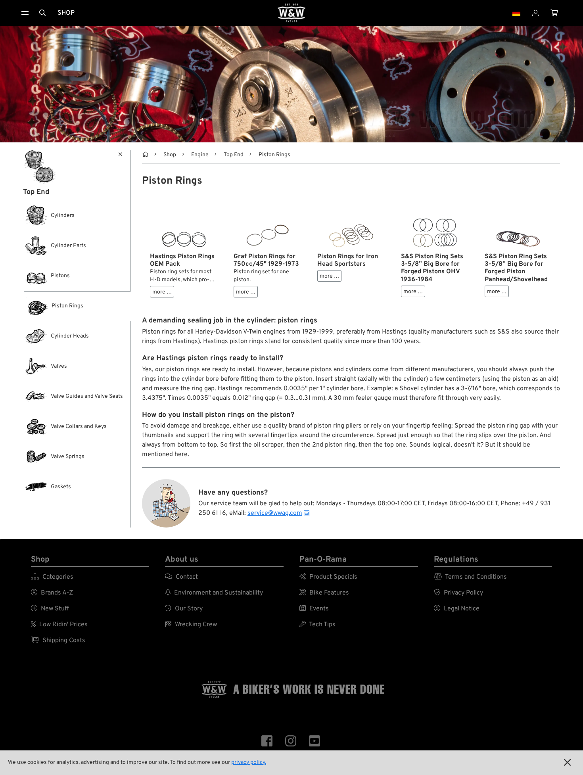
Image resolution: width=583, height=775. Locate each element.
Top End (234, 155)
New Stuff (50, 609)
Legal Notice (456, 609)
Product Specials (328, 577)
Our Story (184, 609)
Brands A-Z (52, 593)
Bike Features (324, 593)
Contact (181, 577)
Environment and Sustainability (214, 593)
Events (314, 609)
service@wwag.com (274, 513)
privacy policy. (248, 762)
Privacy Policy (458, 593)
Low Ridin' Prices (59, 625)
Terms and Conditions (470, 577)
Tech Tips (317, 625)
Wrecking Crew (191, 625)
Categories (52, 577)
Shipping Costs (58, 641)
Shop (66, 13)
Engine (200, 155)
